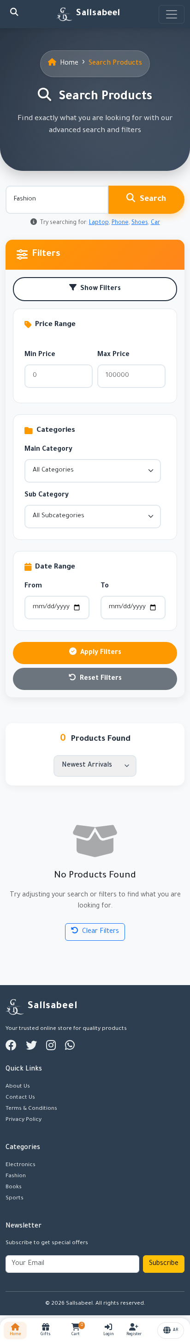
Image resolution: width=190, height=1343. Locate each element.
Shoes (139, 223)
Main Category (48, 450)
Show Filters (100, 289)
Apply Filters (100, 653)
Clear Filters (100, 932)
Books (14, 1187)
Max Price (113, 355)
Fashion (16, 1176)
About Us (18, 1086)
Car (155, 223)
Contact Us (20, 1098)
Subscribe (163, 1264)
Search (153, 199)
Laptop (99, 223)
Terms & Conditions (31, 1109)
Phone (120, 223)
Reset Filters (101, 679)
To (105, 586)
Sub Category (46, 495)
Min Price (39, 355)
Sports (15, 1198)
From (33, 586)
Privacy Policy (24, 1120)
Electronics (21, 1165)
